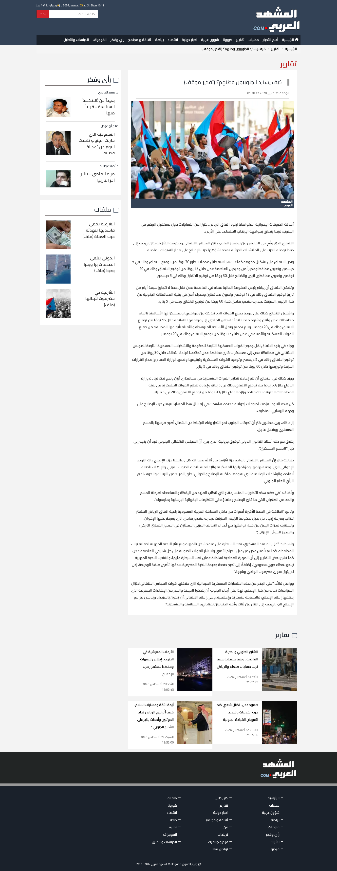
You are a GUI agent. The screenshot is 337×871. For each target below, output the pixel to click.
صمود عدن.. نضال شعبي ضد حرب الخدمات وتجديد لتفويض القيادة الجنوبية (237, 712)
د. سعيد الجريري (108, 92)
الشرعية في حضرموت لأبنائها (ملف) (100, 298)
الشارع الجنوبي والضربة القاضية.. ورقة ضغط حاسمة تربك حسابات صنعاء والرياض (237, 659)
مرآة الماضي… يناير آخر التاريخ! (98, 177)
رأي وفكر (117, 39)
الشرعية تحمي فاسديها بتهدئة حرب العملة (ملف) (98, 230)
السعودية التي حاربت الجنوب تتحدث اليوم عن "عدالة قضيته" (96, 143)
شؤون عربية (210, 39)
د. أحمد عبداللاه (109, 166)
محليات (253, 39)
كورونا (227, 39)
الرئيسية (288, 39)
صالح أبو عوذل (109, 126)
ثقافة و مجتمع (139, 39)
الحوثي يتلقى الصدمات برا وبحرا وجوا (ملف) (99, 264)
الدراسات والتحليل (76, 39)
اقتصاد (173, 39)
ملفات (102, 209)
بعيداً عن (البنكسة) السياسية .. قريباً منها (98, 106)
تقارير (240, 39)
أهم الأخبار (270, 39)
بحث (43, 14)
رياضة (159, 39)
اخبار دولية (189, 39)
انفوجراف (100, 39)
